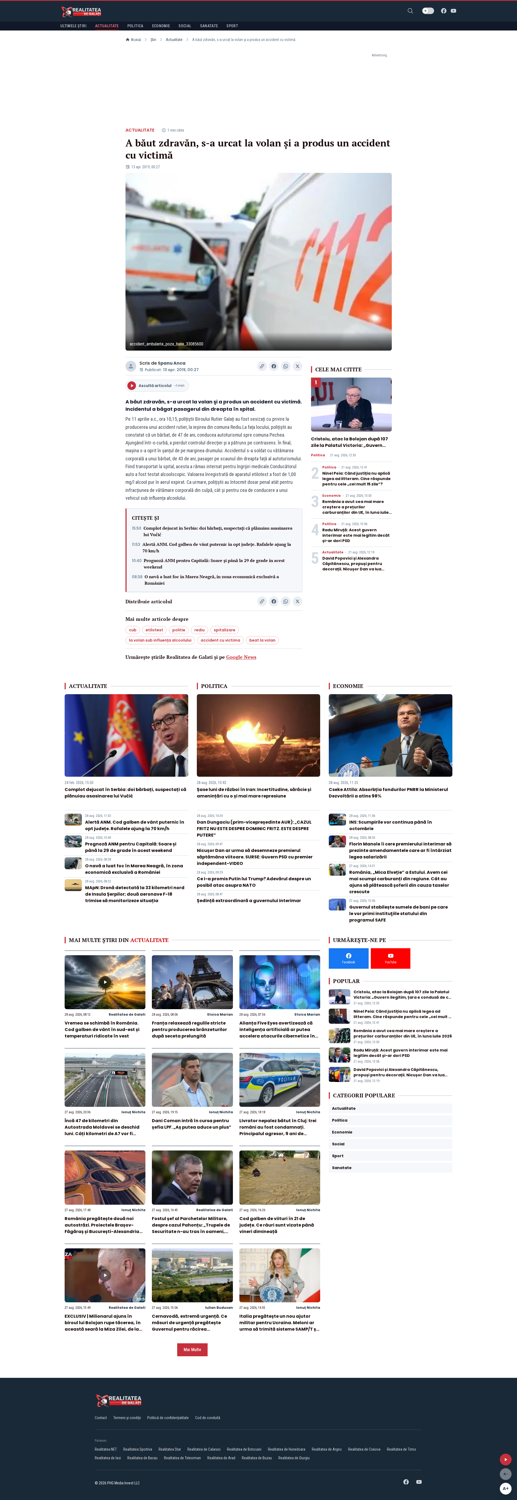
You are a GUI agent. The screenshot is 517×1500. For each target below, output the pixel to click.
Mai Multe (192, 1349)
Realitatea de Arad (221, 1458)
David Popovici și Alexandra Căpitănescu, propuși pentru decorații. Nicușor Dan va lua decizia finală (352, 566)
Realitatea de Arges (327, 1449)
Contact (101, 1418)
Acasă (136, 39)
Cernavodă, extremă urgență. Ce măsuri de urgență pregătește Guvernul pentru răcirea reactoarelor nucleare (189, 1326)
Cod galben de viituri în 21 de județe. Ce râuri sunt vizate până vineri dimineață (276, 1225)
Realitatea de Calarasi (204, 1449)
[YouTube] (453, 11)
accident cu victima (220, 640)
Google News (241, 657)
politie (178, 630)
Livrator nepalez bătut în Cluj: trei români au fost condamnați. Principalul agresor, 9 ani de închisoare (277, 1130)
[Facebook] (444, 11)
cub (133, 630)
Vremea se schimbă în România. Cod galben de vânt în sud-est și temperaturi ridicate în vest (102, 1029)
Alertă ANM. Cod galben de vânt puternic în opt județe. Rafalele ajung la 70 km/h (216, 547)
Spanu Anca (172, 363)
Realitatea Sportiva (137, 1449)
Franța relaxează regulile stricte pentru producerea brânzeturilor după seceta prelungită (189, 1029)
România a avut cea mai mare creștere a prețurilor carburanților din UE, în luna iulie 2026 (355, 509)
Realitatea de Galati (127, 1014)
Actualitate (174, 39)
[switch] (428, 11)
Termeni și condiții (127, 1418)
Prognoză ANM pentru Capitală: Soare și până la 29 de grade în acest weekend (214, 563)
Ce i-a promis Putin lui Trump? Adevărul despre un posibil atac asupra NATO (254, 882)
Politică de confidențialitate (168, 1418)
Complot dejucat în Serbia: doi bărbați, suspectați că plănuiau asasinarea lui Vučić (218, 531)
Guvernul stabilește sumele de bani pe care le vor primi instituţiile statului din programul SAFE (398, 913)
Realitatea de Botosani (244, 1449)
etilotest (154, 630)
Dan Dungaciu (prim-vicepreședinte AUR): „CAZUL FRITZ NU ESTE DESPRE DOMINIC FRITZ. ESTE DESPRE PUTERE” (254, 828)
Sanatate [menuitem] (209, 26)
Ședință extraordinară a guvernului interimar (249, 901)
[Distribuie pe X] (297, 366)
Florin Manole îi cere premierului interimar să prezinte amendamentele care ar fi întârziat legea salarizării (400, 850)
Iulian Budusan (219, 1307)
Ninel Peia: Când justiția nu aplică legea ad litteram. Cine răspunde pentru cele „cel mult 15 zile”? (356, 479)
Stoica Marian (220, 1014)
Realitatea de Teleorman (182, 1458)
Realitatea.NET (106, 1449)
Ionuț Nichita (133, 1112)
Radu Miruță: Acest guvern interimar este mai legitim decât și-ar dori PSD (356, 535)
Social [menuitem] (185, 26)
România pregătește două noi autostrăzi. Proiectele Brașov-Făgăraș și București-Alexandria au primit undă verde (102, 1228)
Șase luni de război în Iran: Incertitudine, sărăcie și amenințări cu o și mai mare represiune (254, 792)
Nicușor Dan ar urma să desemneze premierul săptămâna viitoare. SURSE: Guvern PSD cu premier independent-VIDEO (255, 857)
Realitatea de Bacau (142, 1458)
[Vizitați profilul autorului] (130, 366)
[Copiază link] (262, 366)
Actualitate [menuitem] (107, 26)
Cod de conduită (207, 1418)
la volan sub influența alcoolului (160, 640)
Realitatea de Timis (401, 1449)
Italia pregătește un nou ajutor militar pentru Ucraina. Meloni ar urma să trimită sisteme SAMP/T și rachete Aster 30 (278, 1326)
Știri (153, 39)
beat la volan (262, 640)
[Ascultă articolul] (506, 1459)
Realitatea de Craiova (364, 1449)
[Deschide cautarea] (410, 10)
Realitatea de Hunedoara (286, 1449)
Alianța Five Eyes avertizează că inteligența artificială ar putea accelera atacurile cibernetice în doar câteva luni (277, 1033)
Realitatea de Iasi (108, 1458)
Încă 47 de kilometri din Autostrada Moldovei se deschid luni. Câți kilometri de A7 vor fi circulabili (102, 1130)
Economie (331, 496)
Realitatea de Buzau (257, 1458)
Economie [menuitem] (161, 26)
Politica (318, 455)
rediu (199, 630)
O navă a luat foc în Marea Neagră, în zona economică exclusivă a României (212, 580)
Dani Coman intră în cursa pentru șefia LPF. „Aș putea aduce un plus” (191, 1124)
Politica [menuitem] (135, 26)
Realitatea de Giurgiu (294, 1458)
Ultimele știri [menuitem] (73, 26)
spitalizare (224, 630)
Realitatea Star (170, 1449)
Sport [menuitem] (232, 26)
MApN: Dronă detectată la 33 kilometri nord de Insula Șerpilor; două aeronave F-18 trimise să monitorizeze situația (134, 894)
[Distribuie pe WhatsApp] (286, 366)
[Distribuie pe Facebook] (274, 366)
